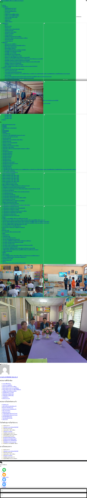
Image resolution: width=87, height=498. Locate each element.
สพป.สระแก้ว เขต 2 (6, 412)
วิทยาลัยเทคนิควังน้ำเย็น (7, 418)
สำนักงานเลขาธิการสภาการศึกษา (9, 386)
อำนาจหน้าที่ (7, 12)
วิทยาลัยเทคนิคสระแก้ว (7, 416)
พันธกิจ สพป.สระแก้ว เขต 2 (10, 9)
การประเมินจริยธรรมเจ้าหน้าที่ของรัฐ (10, 172)
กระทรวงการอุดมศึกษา (7, 385)
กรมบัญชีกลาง (5, 396)
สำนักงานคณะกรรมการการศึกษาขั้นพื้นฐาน (11, 389)
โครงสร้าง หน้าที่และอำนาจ (10, 11)
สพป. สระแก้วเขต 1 (6, 410)
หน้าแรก (4, 5)
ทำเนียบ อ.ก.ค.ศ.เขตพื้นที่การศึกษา (12, 14)
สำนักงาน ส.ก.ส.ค (6, 398)
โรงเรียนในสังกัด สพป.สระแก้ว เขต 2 (9, 415)
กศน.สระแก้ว (5, 419)
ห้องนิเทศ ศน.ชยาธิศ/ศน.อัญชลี (9, 439)
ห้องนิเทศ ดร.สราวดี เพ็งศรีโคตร (10, 440)
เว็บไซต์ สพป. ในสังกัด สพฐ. (8, 395)
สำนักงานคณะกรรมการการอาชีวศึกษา (10, 388)
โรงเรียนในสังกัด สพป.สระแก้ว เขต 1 (9, 413)
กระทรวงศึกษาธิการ (6, 383)
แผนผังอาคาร (7, 20)
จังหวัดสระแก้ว (5, 404)
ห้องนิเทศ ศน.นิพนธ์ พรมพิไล (9, 437)
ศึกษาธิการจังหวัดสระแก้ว (7, 407)
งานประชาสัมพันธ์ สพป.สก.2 (9, 377)
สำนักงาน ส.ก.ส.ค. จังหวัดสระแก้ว (9, 409)
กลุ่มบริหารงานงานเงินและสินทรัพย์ (10, 427)
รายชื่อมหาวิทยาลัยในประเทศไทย (9, 391)
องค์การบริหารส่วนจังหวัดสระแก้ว (9, 406)
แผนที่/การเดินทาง (8, 21)
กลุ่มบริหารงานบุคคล (7, 431)
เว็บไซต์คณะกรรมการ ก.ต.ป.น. (9, 441)
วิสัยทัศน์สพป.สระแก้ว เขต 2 (10, 8)
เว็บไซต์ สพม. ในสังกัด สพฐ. (8, 394)
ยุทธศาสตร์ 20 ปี (8, 18)
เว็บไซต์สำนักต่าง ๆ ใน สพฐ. (8, 392)
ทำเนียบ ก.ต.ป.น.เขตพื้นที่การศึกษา (12, 15)
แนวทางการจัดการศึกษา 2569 (11, 17)
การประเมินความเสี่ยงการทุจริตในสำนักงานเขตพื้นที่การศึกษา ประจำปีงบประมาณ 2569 (23, 81)
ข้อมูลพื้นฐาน (5, 6)
